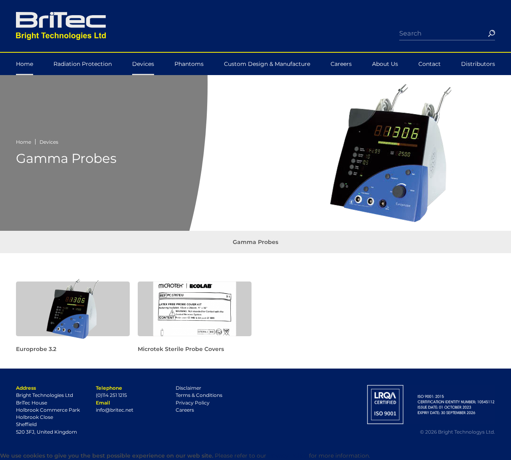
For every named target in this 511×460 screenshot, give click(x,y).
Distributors (478, 63)
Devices (143, 63)
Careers (341, 63)
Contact (429, 63)
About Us (385, 63)
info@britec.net (114, 410)
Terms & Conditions (199, 395)
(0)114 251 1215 (111, 395)
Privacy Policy (193, 403)
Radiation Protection (82, 63)
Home (24, 63)
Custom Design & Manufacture (267, 63)
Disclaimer (188, 388)
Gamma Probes (255, 242)
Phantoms (189, 63)
